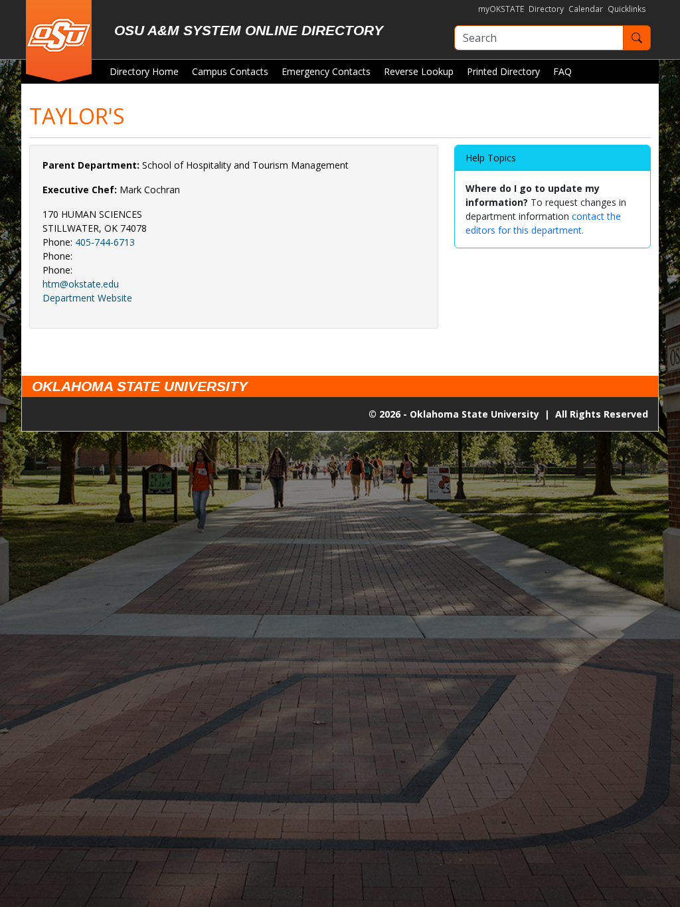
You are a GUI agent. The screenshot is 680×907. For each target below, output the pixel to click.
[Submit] (637, 37)
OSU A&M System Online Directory (248, 30)
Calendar (585, 9)
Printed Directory (503, 71)
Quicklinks (627, 9)
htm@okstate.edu (80, 284)
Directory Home (144, 71)
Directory (546, 9)
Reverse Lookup (419, 71)
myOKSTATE (501, 9)
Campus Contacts (230, 71)
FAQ (562, 71)
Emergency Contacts (326, 71)
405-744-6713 (105, 242)
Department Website (87, 297)
